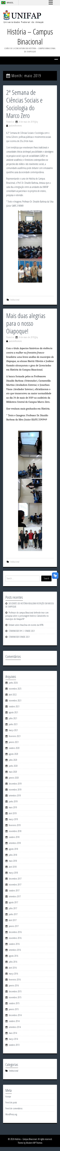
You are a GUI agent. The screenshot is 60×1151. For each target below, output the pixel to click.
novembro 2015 (15, 997)
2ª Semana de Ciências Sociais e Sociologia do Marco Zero (24, 104)
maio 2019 (13, 807)
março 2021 (13, 730)
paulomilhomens (15, 125)
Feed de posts (11, 1102)
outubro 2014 (14, 1021)
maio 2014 (13, 1033)
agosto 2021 (13, 712)
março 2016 (13, 973)
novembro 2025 (15, 688)
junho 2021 (13, 724)
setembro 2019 (15, 795)
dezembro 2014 (15, 1015)
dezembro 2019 (15, 783)
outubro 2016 (14, 943)
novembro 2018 (15, 831)
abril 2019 (13, 813)
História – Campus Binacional (30, 36)
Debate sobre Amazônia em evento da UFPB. (26, 624)
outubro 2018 (14, 837)
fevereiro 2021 (15, 736)
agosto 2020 (13, 753)
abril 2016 (13, 967)
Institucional (14, 299)
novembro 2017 (15, 884)
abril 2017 (13, 920)
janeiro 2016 (14, 985)
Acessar (8, 1096)
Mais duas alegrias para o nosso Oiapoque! (25, 323)
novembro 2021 (15, 700)
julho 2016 (13, 961)
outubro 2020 (14, 748)
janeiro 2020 (14, 777)
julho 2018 (13, 854)
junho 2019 (13, 801)
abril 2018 (13, 866)
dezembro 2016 (15, 932)
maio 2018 (13, 860)
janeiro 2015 (14, 1009)
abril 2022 (13, 694)
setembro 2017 (15, 896)
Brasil (10, 2)
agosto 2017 (13, 902)
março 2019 (13, 819)
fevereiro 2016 (15, 979)
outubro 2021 (14, 706)
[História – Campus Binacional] (23, 16)
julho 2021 (13, 718)
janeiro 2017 (14, 926)
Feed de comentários (13, 1108)
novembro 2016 (15, 938)
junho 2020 (13, 765)
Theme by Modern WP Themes (30, 1142)
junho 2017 (13, 914)
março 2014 (13, 1038)
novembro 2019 (15, 789)
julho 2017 (13, 908)
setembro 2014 (15, 1027)
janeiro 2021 (14, 742)
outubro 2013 (14, 1044)
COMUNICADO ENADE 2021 (19, 636)
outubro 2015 (14, 1003)
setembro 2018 (15, 843)
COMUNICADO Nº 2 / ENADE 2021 (22, 630)
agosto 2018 (13, 848)
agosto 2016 (13, 955)
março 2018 (13, 872)
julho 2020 (13, 759)
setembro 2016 (15, 949)
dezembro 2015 (15, 991)
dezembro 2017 (15, 878)
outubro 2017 (14, 890)
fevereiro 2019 (15, 825)
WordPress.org (11, 1114)
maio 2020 (13, 771)
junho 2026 (13, 682)
